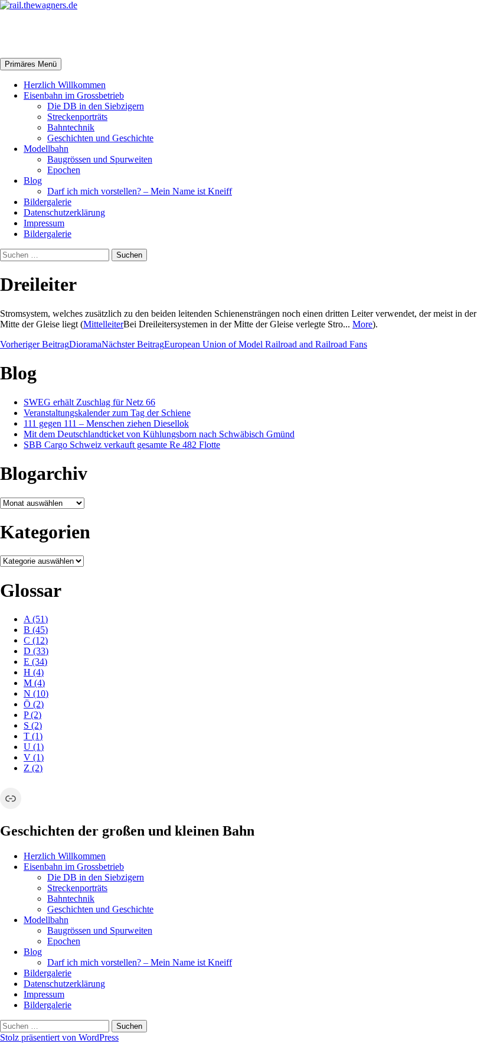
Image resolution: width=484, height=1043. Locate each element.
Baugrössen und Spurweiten (99, 159)
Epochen (63, 170)
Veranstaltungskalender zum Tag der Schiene (107, 413)
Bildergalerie (47, 202)
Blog (33, 181)
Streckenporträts (77, 117)
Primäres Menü (31, 64)
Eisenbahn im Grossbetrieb (74, 95)
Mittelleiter (103, 324)
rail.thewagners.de (74, 33)
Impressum (44, 223)
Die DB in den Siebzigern (95, 106)
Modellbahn (46, 149)
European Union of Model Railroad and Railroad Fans (234, 344)
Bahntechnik (70, 127)
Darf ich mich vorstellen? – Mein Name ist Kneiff (139, 191)
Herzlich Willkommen (65, 85)
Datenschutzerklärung (64, 212)
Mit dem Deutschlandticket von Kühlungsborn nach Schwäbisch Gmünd (159, 434)
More (362, 324)
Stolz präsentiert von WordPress (59, 1037)
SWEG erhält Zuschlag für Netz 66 (89, 402)
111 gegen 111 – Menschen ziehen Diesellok (106, 423)
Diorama (51, 344)
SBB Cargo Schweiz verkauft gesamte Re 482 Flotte (122, 445)
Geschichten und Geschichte (100, 138)
